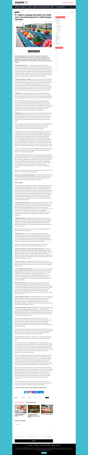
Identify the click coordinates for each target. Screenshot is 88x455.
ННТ (56, 7)
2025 (57, 50)
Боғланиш (58, 445)
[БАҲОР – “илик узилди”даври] (47, 409)
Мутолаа (47, 7)
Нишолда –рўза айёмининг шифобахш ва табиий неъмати (20, 415)
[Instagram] (31, 392)
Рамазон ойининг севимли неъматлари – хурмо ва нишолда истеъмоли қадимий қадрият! (34, 416)
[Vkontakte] (36, 392)
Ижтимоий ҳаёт (59, 27)
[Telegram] (26, 392)
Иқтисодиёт (59, 25)
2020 (57, 63)
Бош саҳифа (17, 7)
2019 (57, 65)
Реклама (53, 445)
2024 (57, 53)
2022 (57, 58)
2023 (57, 55)
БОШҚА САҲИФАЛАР (31, 402)
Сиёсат (58, 23)
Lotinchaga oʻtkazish (67, 2)
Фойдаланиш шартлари (45, 445)
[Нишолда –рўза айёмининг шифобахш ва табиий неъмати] (21, 409)
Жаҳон (29, 7)
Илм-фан (58, 28)
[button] (71, 7)
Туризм (52, 7)
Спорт (58, 32)
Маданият (58, 30)
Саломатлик (35, 7)
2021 (57, 60)
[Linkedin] (41, 392)
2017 (57, 70)
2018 (57, 68)
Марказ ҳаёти (61, 7)
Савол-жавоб (42, 7)
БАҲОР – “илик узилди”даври (46, 414)
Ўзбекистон (23, 7)
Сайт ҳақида (36, 445)
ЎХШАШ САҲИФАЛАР (19, 402)
